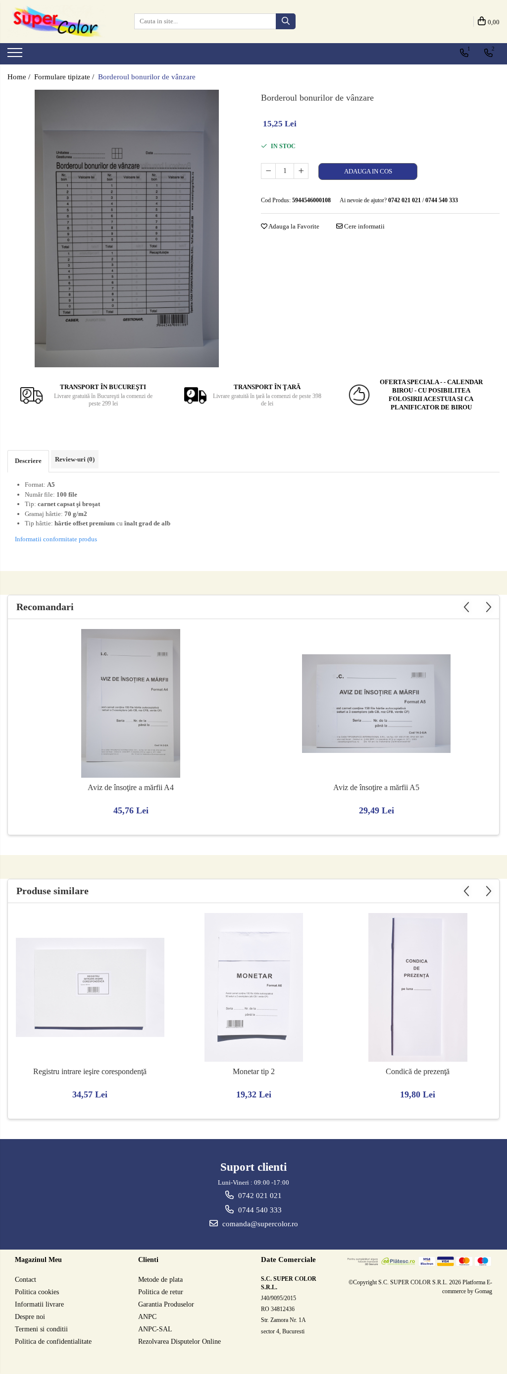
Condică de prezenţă (418, 1071)
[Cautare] (286, 21)
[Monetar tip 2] (254, 987)
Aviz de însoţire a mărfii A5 (376, 787)
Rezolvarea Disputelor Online (179, 1341)
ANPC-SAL (155, 1329)
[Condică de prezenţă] (418, 987)
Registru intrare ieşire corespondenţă (90, 1071)
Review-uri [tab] (75, 459)
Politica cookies (37, 1292)
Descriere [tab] (28, 460)
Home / (19, 77)
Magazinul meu (38, 1259)
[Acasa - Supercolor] (56, 21)
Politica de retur (160, 1292)
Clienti (148, 1259)
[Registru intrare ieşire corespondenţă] (90, 987)
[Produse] (16, 55)
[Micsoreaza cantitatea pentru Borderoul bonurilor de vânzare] (268, 171)
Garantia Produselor (166, 1304)
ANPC (147, 1316)
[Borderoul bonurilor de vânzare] (126, 228)
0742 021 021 (259, 1196)
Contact (25, 1279)
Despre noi (30, 1316)
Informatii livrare (39, 1304)
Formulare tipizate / (65, 77)
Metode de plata (160, 1279)
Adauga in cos (368, 171)
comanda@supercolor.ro (259, 1224)
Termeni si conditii (41, 1329)
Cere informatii (364, 226)
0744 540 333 (259, 1210)
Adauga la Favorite (293, 226)
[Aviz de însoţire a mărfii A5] (376, 703)
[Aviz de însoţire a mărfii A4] (130, 703)
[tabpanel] (126, 228)
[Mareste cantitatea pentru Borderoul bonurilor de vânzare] (301, 171)
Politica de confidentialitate (53, 1341)
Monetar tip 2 (254, 1071)
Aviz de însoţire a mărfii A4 (131, 787)
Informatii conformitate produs (56, 539)
